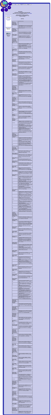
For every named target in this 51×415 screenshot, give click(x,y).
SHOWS (9, 7)
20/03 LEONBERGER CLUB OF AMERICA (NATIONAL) (8, 19)
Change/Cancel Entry (22, 4)
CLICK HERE (29, 13)
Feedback (28, 4)
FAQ (15, 4)
